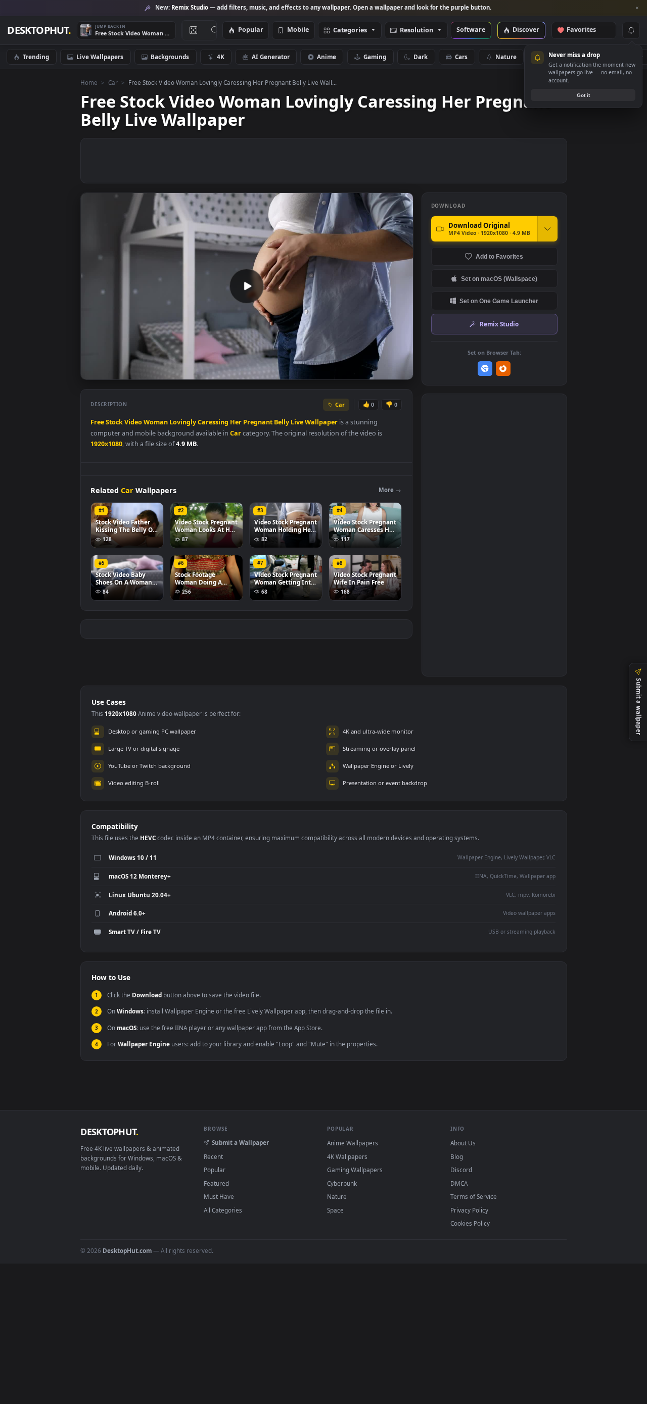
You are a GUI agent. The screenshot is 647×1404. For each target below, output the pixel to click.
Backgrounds (170, 57)
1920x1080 (106, 444)
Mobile (298, 30)
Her (236, 422)
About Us (463, 1143)
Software (470, 30)
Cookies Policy (470, 1223)
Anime (326, 57)
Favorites (586, 30)
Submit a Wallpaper (240, 1142)
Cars (461, 57)
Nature (506, 57)
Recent (213, 1156)
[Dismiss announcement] (636, 8)
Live (297, 422)
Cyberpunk (342, 1183)
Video (133, 422)
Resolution (416, 30)
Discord (461, 1170)
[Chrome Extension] (485, 368)
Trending (36, 57)
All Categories (223, 1210)
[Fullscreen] (400, 371)
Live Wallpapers (99, 57)
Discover (526, 30)
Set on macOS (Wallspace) (499, 278)
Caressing (213, 422)
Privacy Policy (469, 1210)
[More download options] (547, 228)
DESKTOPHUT (109, 1132)
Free (97, 422)
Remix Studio (499, 324)
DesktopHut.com (127, 1250)
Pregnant (257, 422)
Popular (250, 30)
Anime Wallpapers (352, 1143)
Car (113, 82)
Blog (456, 1156)
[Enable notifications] (630, 30)
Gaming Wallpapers (355, 1170)
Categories (350, 30)
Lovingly (182, 422)
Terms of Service (473, 1196)
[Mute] (344, 371)
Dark (420, 57)
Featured (216, 1183)
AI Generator (271, 57)
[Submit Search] (215, 30)
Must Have (219, 1196)
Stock (114, 422)
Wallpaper (321, 422)
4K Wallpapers (347, 1156)
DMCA (459, 1183)
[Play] (93, 371)
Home (89, 82)
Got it (583, 95)
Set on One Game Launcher (498, 301)
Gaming (374, 57)
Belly (281, 422)
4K (220, 57)
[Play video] (246, 286)
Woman (156, 422)
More (386, 490)
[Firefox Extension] (503, 368)
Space (335, 1210)
